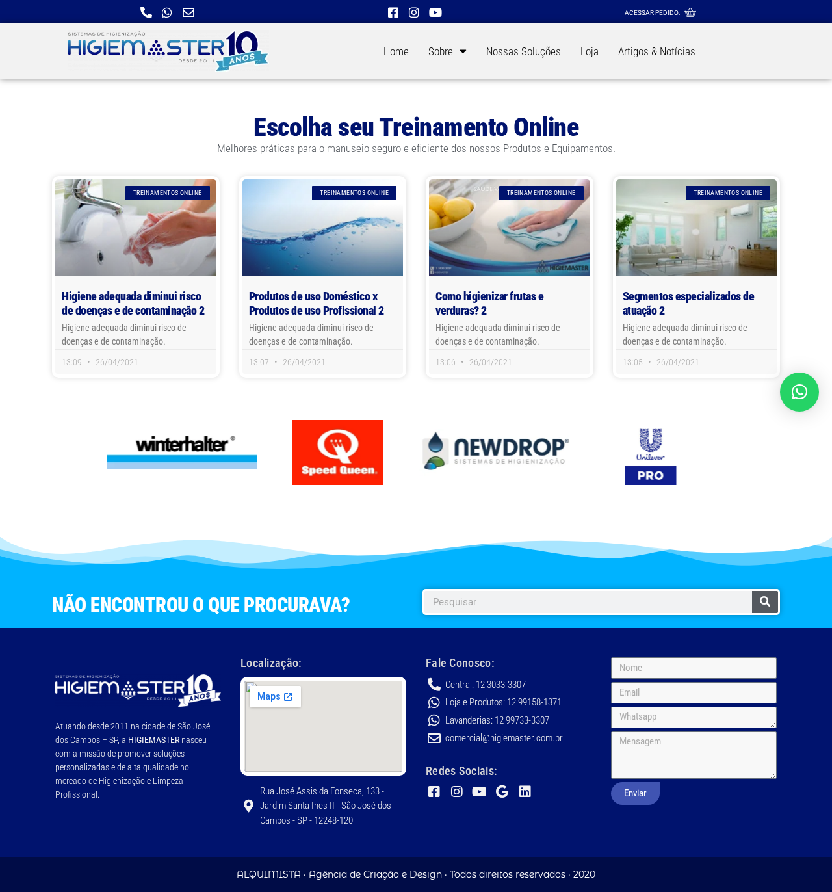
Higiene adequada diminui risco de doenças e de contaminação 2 (133, 303)
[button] (799, 392)
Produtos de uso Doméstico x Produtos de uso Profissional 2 (316, 303)
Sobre (440, 51)
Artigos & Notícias (657, 51)
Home (396, 51)
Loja (589, 51)
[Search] (765, 602)
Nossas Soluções (523, 51)
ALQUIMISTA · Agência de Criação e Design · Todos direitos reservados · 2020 (416, 874)
